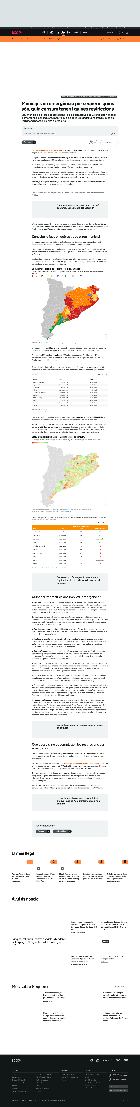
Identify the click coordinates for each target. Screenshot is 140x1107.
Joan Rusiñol (16, 881)
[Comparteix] (96, 142)
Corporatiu (110, 32)
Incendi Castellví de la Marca (81, 28)
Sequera (27, 142)
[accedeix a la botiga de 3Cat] (119, 32)
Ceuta (40, 28)
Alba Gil (84, 964)
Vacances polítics (95, 28)
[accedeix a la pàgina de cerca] (123, 32)
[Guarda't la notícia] (91, 142)
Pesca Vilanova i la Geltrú (114, 28)
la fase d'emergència (55, 150)
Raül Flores (104, 962)
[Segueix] (34, 142)
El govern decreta (39, 150)
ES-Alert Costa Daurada (65, 28)
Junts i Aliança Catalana (50, 28)
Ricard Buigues (48, 1001)
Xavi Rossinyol (76, 964)
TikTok (103, 28)
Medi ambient (60, 831)
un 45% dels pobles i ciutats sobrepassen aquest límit (82, 763)
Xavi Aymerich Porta (113, 881)
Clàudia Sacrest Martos (67, 881)
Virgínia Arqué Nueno (78, 932)
